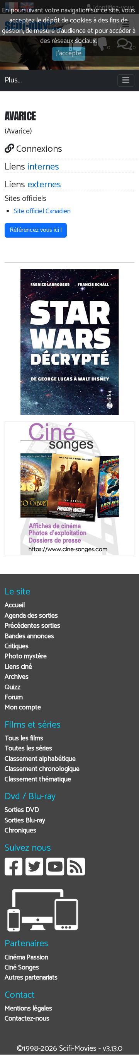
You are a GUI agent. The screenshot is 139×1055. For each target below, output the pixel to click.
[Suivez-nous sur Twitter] (34, 872)
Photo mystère (26, 656)
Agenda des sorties (31, 616)
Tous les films (24, 738)
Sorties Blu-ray (25, 820)
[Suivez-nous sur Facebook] (13, 872)
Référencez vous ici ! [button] (36, 230)
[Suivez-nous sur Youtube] (55, 872)
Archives (17, 677)
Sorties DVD (22, 810)
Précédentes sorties (32, 626)
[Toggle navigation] (125, 80)
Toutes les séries (28, 748)
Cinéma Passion (26, 957)
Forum (14, 697)
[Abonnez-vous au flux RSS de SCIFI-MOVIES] (76, 872)
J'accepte (68, 53)
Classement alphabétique (40, 759)
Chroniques (20, 830)
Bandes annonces (29, 636)
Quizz (12, 687)
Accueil (15, 605)
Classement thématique (38, 779)
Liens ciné (18, 667)
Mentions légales (28, 1008)
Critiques (17, 646)
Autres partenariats (31, 977)
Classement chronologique (42, 769)
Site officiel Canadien (42, 211)
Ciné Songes (22, 967)
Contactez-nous (27, 1018)
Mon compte (23, 707)
